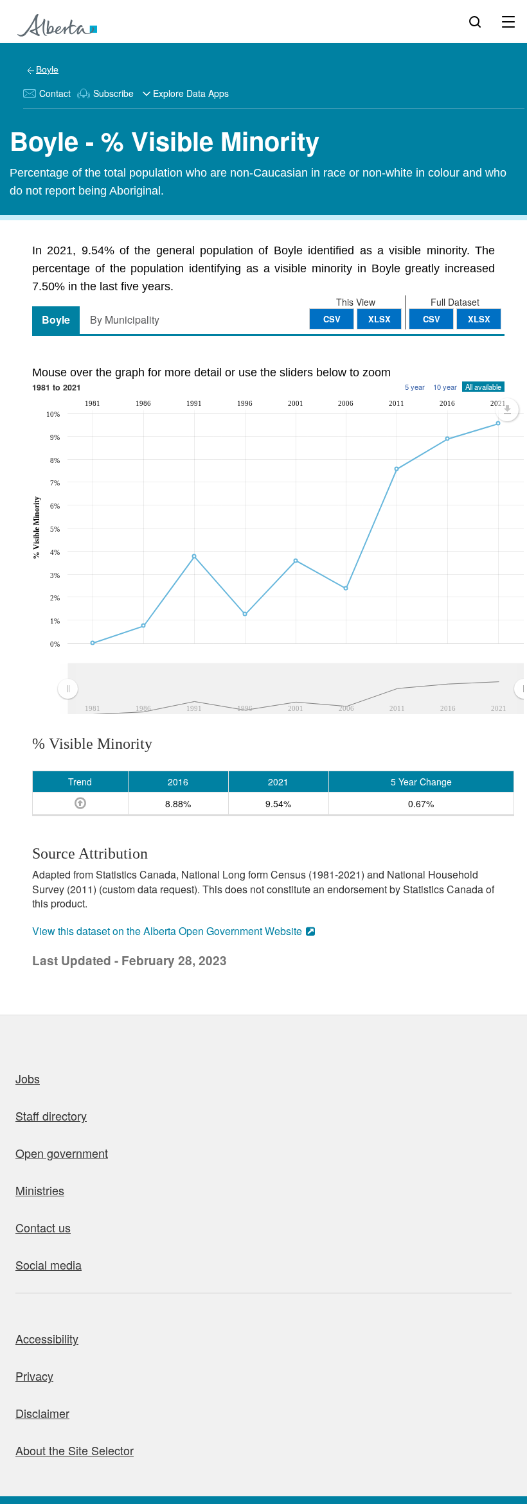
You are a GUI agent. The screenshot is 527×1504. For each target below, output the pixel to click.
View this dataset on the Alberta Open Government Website (167, 930)
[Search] (475, 21)
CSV (431, 319)
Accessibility (46, 1338)
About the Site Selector (74, 1450)
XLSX (479, 319)
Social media (48, 1264)
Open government (61, 1152)
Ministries (39, 1190)
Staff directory (51, 1115)
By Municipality (124, 319)
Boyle (47, 69)
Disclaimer (42, 1412)
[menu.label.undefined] (507, 409)
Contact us (43, 1227)
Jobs (27, 1078)
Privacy (34, 1375)
